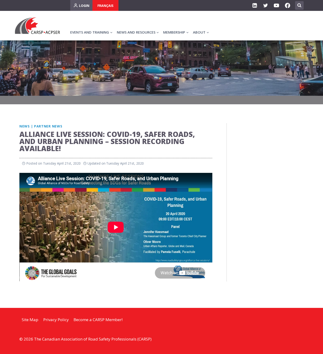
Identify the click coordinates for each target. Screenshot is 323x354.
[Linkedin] (254, 5)
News (24, 126)
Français (105, 5)
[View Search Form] (299, 5)
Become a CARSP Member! (98, 319)
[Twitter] (265, 5)
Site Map (30, 319)
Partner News (48, 126)
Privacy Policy (56, 319)
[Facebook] (287, 5)
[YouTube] (276, 5)
